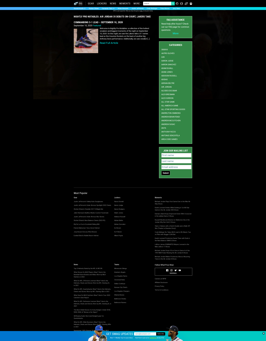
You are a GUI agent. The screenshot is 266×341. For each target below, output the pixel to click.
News (113, 3)
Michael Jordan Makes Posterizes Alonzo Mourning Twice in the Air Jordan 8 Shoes (172, 258)
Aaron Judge (167, 61)
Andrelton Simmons (171, 113)
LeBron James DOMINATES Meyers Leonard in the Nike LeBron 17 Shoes (172, 245)
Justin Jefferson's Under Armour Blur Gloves (89, 217)
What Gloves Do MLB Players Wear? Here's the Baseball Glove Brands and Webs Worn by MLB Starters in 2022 (90, 274)
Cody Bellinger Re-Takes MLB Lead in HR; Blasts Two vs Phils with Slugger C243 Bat (173, 233)
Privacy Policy (159, 286)
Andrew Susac (168, 124)
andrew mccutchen (171, 120)
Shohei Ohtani (94, 8)
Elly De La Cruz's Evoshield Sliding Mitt (87, 224)
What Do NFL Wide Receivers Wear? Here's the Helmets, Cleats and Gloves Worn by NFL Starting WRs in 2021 (92, 324)
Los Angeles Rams (120, 276)
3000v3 (164, 49)
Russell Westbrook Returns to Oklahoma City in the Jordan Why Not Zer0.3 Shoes (172, 221)
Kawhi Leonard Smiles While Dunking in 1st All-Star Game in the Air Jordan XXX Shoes (172, 209)
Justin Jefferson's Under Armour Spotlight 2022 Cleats (92, 205)
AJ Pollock (118, 232)
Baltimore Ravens (120, 302)
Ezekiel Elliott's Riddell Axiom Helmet (86, 235)
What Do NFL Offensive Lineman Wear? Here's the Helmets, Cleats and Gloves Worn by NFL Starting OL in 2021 (92, 283)
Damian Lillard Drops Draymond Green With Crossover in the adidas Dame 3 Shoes (173, 215)
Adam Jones (118, 213)
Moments (124, 3)
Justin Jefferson (137, 8)
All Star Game (168, 102)
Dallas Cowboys (119, 284)
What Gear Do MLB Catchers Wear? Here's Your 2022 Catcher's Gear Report (92, 296)
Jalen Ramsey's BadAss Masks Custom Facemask (91, 213)
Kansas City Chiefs (120, 287)
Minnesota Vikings (120, 268)
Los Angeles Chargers (121, 291)
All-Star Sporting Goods (173, 109)
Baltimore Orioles (120, 299)
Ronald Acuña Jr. (80, 8)
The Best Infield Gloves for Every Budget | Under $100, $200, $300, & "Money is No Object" (92, 311)
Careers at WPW (160, 279)
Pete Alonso (164, 8)
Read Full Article (109, 43)
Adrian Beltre (167, 83)
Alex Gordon (167, 98)
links (141, 11)
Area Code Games (169, 139)
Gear (91, 3)
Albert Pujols (118, 235)
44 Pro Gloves (167, 53)
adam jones (167, 72)
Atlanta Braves (119, 295)
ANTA (163, 128)
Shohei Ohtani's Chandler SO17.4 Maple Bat (88, 209)
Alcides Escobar (169, 91)
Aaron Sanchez (168, 64)
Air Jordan (166, 87)
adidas (164, 79)
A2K (163, 57)
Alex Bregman (168, 94)
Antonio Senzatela (170, 135)
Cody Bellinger (152, 8)
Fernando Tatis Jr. (108, 8)
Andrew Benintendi (170, 117)
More (137, 3)
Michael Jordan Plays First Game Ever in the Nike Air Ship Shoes (172, 203)
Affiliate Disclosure (161, 282)
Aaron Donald (119, 201)
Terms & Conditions (161, 290)
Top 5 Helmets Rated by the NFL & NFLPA (88, 268)
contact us (153, 338)
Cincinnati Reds (119, 280)
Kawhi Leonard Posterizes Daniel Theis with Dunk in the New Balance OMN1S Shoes (172, 239)
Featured (97, 25)
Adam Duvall (167, 68)
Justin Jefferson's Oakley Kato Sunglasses (88, 201)
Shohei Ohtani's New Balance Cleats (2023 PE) (89, 220)
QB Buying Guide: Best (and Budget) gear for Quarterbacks (89, 317)
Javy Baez (176, 8)
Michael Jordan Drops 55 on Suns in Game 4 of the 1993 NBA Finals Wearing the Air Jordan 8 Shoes (172, 252)
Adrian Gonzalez (120, 224)
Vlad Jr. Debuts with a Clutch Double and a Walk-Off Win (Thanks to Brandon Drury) (172, 227)
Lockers (102, 3)
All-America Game (169, 105)
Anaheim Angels (119, 272)
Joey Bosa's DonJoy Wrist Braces (85, 232)
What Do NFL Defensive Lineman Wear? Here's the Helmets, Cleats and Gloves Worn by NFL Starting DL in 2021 (92, 303)
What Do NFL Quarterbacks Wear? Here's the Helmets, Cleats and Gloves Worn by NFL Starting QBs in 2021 (92, 290)
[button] (191, 3)
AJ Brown (117, 228)
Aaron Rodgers (119, 209)
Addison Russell (169, 76)
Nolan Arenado (123, 8)
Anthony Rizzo (168, 132)
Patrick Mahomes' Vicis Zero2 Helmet (87, 228)
